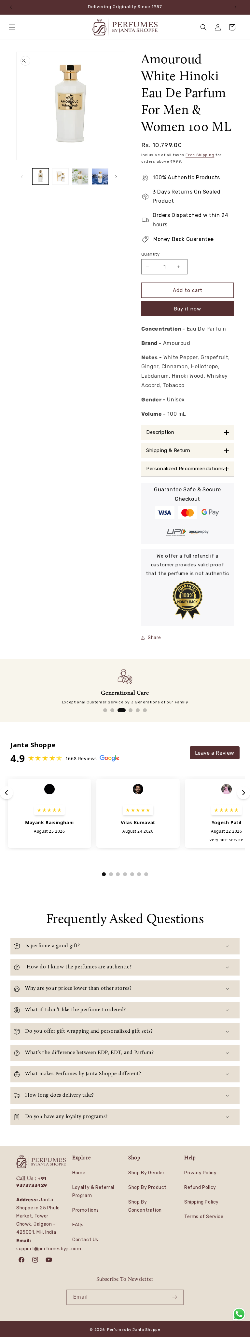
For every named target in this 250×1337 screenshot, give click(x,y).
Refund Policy (200, 1187)
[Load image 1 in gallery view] (40, 176)
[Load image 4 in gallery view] (100, 176)
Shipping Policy (201, 1202)
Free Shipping (200, 155)
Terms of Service (204, 1216)
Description (160, 432)
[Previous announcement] (13, 7)
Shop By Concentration (145, 1206)
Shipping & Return (168, 450)
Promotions (85, 1210)
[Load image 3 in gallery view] (80, 176)
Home (78, 1173)
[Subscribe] (176, 1297)
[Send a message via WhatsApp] (239, 1314)
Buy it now (187, 309)
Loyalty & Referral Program (93, 1191)
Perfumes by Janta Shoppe (133, 1330)
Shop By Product (147, 1187)
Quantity (150, 254)
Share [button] (154, 637)
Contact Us (85, 1239)
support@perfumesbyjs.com (48, 1249)
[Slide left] (23, 177)
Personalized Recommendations (185, 468)
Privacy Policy (200, 1173)
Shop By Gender (146, 1173)
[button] (14, 27)
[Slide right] (118, 177)
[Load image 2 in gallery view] (60, 176)
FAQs (77, 1225)
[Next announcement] (237, 7)
